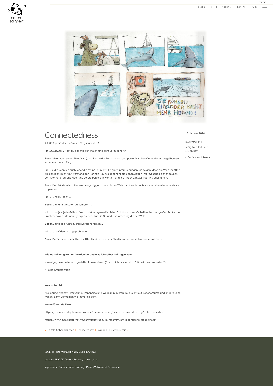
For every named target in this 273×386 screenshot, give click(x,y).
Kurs (254, 7)
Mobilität (192, 150)
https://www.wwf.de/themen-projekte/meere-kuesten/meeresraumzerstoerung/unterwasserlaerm (105, 312)
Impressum (51, 367)
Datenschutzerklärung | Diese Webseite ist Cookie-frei (89, 367)
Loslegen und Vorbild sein (111, 330)
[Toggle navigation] (264, 7)
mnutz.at (90, 352)
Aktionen (227, 7)
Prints (213, 7)
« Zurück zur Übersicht (199, 157)
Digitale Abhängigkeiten (60, 330)
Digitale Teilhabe (197, 147)
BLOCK (201, 7)
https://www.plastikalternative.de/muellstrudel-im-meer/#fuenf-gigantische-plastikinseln (101, 319)
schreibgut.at (91, 359)
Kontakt (242, 7)
